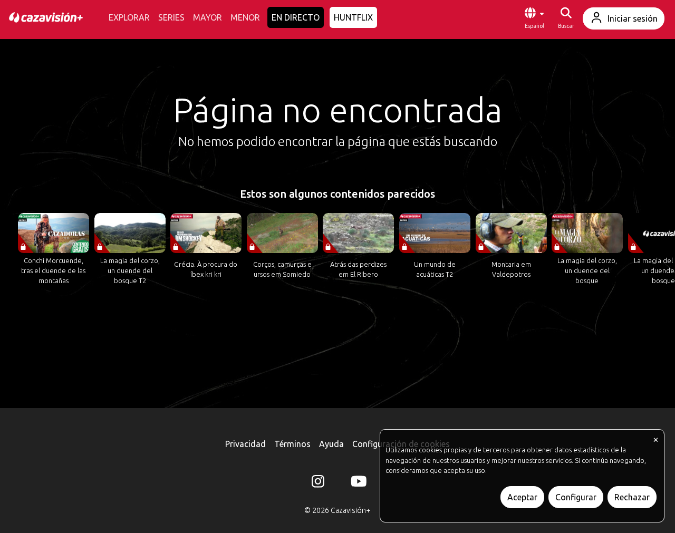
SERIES (171, 17)
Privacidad (245, 444)
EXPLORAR (129, 17)
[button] (534, 18)
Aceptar (522, 497)
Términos (292, 444)
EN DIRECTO (296, 17)
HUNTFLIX (353, 17)
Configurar (575, 497)
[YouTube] (357, 483)
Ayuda (331, 444)
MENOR (245, 17)
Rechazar (632, 497)
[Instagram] (318, 483)
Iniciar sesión (633, 18)
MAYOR (207, 17)
